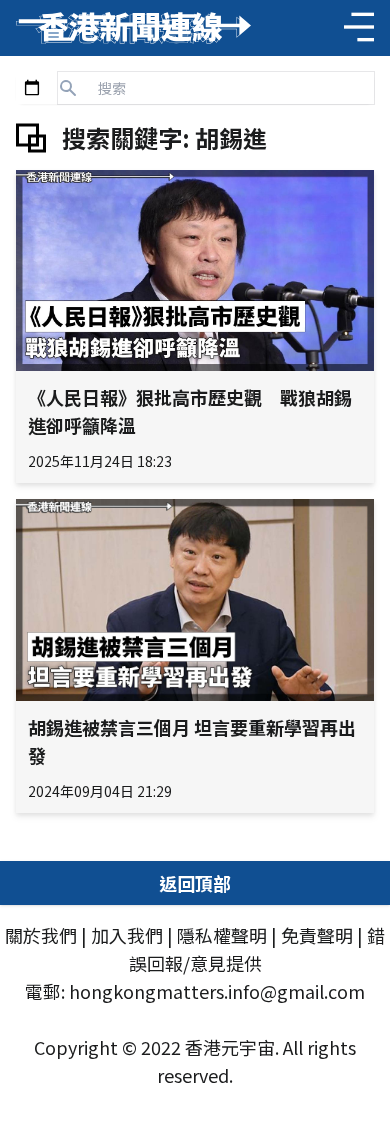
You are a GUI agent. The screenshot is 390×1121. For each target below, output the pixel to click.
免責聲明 (317, 935)
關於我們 (41, 935)
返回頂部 (195, 883)
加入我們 (127, 935)
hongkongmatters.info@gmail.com (217, 991)
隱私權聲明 (222, 935)
